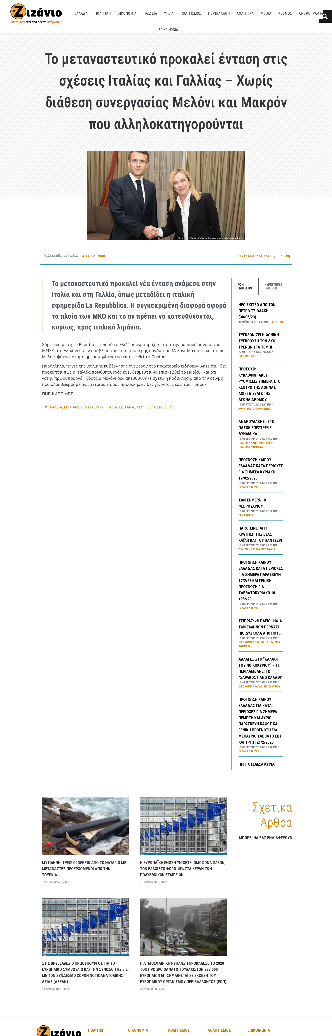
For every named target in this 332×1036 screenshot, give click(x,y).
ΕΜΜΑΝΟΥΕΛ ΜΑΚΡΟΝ (84, 407)
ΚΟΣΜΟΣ (285, 13)
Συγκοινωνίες (247, 356)
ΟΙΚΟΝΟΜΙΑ (127, 13)
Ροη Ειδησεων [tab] (244, 286)
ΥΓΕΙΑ (169, 13)
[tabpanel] (260, 532)
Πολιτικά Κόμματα (250, 447)
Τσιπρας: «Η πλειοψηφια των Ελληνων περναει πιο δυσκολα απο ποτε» (260, 626)
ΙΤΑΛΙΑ (111, 407)
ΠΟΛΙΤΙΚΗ (103, 13)
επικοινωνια (259, 1030)
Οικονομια (138, 1030)
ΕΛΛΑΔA (81, 13)
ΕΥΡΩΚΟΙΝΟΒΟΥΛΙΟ (264, 549)
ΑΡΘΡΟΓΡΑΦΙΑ (311, 13)
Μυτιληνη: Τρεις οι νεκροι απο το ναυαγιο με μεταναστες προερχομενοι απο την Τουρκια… (84, 868)
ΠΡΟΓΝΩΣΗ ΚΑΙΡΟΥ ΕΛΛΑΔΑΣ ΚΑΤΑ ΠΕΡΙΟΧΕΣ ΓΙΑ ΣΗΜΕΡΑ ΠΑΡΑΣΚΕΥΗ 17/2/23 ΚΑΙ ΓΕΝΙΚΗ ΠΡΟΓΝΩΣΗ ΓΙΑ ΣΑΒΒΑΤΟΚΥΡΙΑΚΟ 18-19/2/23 (260, 580)
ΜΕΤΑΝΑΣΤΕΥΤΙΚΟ (135, 407)
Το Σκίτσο (276, 322)
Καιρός (254, 487)
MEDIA (266, 13)
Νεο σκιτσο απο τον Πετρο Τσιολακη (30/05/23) (257, 310)
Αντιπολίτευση (262, 442)
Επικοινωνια (168, 30)
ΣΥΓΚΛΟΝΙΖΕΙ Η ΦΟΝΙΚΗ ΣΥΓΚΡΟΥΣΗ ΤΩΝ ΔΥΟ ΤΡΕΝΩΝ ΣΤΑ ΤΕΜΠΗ (258, 340)
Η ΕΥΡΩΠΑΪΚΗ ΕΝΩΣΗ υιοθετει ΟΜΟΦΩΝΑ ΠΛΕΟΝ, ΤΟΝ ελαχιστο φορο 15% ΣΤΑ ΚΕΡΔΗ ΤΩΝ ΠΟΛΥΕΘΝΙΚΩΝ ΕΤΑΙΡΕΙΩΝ (183, 868)
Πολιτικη (96, 1030)
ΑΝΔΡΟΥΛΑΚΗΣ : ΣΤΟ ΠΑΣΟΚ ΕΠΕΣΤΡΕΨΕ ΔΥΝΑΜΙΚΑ (256, 427)
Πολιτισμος (179, 1030)
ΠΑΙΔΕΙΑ (150, 13)
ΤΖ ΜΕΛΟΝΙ (163, 407)
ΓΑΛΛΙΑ (56, 407)
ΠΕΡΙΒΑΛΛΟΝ (219, 13)
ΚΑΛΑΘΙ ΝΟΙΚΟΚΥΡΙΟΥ (267, 686)
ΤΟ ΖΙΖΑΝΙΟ (246, 256)
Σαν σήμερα (246, 515)
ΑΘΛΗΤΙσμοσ (219, 1030)
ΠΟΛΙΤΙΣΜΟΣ (190, 13)
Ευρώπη (283, 256)
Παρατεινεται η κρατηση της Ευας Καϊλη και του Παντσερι (260, 534)
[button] (325, 16)
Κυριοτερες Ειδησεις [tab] (273, 286)
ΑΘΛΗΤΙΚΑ (245, 13)
